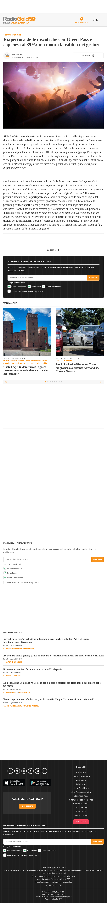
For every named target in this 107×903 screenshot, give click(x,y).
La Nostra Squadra (81, 776)
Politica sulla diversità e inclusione (18, 870)
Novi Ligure (17, 662)
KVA (60, 899)
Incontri (13, 361)
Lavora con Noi (81, 815)
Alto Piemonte (9, 363)
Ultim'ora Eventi (81, 803)
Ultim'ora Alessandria (81, 792)
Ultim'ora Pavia (81, 795)
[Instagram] (31, 771)
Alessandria (24, 692)
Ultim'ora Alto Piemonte (81, 799)
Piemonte (16, 35)
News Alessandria (18, 286)
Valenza (35, 706)
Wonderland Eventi (39, 361)
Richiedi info (27, 806)
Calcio (6, 706)
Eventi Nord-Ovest (53, 286)
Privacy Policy (37, 291)
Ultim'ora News (81, 788)
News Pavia (36, 286)
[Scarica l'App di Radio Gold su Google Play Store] (41, 782)
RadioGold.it (60, 892)
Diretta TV (81, 811)
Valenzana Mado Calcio (20, 706)
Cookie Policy (60, 867)
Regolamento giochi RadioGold (85, 870)
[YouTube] (24, 771)
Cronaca (7, 35)
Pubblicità (81, 780)
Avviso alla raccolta (54, 885)
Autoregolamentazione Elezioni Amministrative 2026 (53, 876)
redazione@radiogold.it (62, 897)
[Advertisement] (53, 406)
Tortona (16, 675)
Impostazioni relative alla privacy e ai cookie (53, 882)
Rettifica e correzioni (57, 873)
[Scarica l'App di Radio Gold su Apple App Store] (14, 782)
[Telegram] (37, 771)
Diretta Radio (81, 807)
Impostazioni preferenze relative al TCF (53, 879)
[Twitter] (17, 771)
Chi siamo (81, 772)
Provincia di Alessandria (37, 363)
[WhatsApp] (44, 771)
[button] (101, 382)
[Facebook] (10, 771)
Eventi (6, 361)
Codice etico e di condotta (45, 870)
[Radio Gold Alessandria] (19, 19)
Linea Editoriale (64, 870)
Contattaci (81, 822)
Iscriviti (93, 277)
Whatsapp (81, 784)
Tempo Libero (24, 361)
